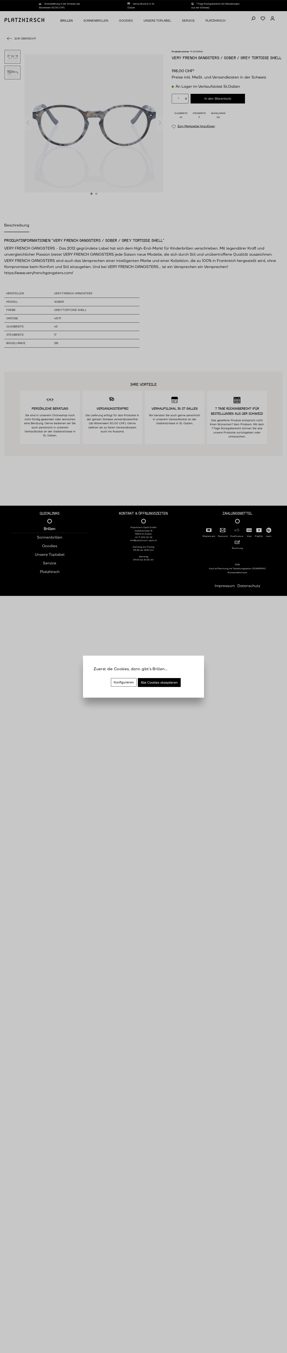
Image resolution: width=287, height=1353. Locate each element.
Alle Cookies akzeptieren (159, 682)
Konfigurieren (124, 682)
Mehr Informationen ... (113, 675)
